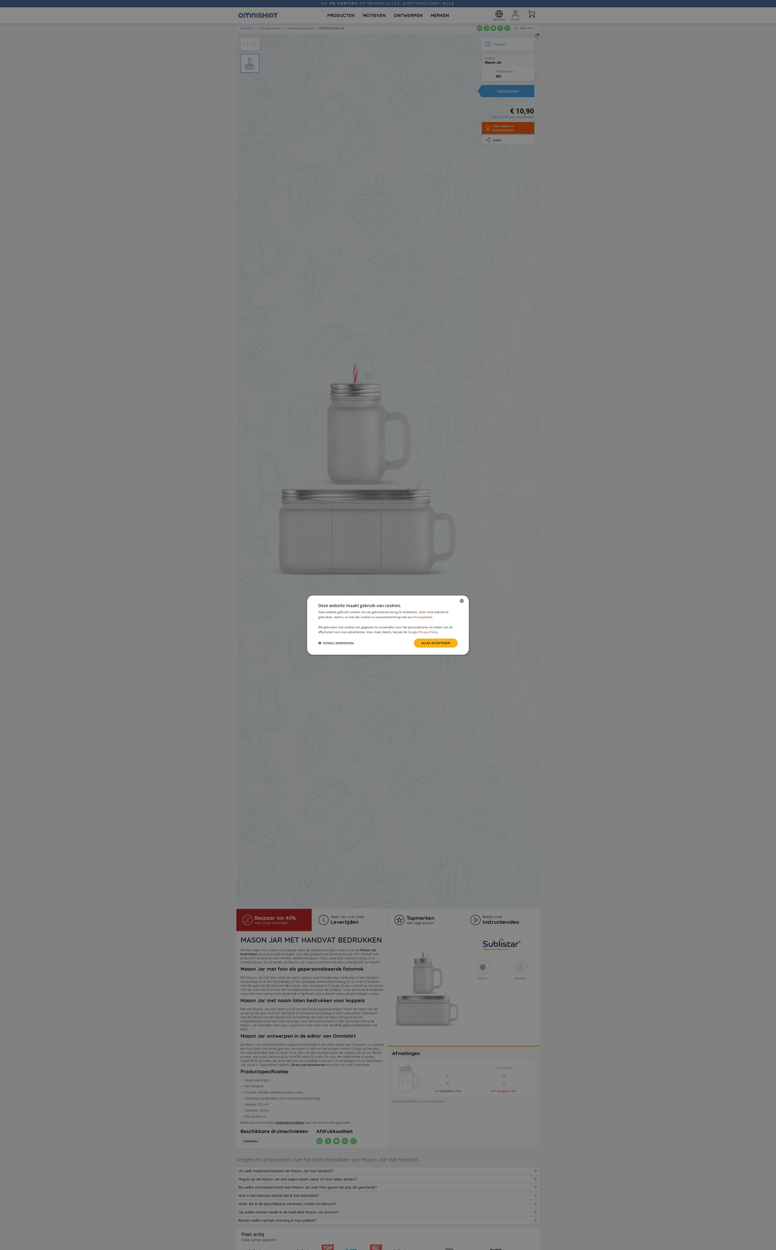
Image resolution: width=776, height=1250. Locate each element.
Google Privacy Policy (423, 632)
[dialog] (388, 625)
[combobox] (462, 601)
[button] (336, 643)
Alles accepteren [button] (436, 643)
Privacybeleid (422, 617)
